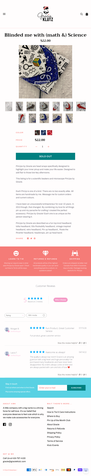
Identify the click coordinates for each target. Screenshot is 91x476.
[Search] (81, 14)
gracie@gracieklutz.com (14, 461)
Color (19, 132)
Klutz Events (53, 445)
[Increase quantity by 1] (48, 146)
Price (19, 140)
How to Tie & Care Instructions (61, 412)
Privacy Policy (53, 437)
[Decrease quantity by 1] (36, 146)
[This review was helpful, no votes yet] (80, 343)
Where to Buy (53, 416)
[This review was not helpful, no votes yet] (84, 343)
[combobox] (15, 315)
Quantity (21, 146)
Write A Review (60, 300)
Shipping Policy (54, 433)
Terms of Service (55, 441)
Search (50, 408)
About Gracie (53, 424)
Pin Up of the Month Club (58, 420)
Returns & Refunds (56, 428)
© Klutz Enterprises (9, 470)
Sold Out (45, 156)
